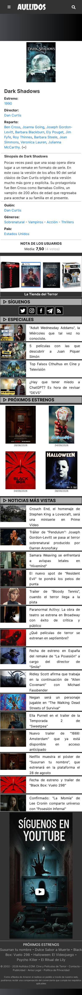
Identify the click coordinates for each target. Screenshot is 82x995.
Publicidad (19, 970)
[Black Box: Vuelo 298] (20, 470)
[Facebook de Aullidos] (41, 310)
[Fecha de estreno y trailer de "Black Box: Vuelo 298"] (13, 784)
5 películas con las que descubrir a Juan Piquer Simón (54, 351)
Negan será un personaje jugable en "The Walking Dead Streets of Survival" (54, 702)
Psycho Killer (27, 960)
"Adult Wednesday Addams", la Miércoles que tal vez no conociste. (54, 333)
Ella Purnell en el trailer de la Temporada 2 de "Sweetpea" (54, 720)
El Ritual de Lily (53, 960)
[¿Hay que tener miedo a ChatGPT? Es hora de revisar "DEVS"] (13, 387)
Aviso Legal (34, 970)
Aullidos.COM (27, 966)
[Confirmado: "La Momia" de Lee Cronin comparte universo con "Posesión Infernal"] (13, 803)
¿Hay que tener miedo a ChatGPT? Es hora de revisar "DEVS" (54, 387)
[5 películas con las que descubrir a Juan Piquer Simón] (13, 350)
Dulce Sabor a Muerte (52, 949)
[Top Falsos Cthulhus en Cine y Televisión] (13, 368)
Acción (52, 222)
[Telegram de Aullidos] (50, 310)
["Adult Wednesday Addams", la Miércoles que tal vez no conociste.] (13, 332)
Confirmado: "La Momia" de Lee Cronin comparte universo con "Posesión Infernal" (54, 803)
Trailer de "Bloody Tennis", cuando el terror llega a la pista (54, 596)
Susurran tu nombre (15, 949)
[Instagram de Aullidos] (32, 310)
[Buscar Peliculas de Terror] (74, 7)
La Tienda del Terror (41, 294)
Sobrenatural (14, 222)
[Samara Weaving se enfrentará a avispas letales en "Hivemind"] (13, 560)
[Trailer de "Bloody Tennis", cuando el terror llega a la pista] (13, 596)
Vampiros (35, 222)
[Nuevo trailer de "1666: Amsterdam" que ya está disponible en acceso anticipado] (13, 738)
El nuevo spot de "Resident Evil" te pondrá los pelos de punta (54, 578)
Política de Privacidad (56, 970)
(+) (24, 147)
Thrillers (67, 222)
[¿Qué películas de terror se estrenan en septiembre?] (13, 637)
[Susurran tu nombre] (20, 424)
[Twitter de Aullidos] (23, 310)
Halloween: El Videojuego (53, 955)
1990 (8, 103)
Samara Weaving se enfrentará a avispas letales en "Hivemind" (54, 560)
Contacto (74, 966)
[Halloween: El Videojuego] (61, 470)
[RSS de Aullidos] (59, 310)
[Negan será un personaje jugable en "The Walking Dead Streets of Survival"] (13, 702)
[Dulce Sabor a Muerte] (61, 424)
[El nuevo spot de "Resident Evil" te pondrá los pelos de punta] (13, 578)
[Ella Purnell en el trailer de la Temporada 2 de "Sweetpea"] (13, 720)
